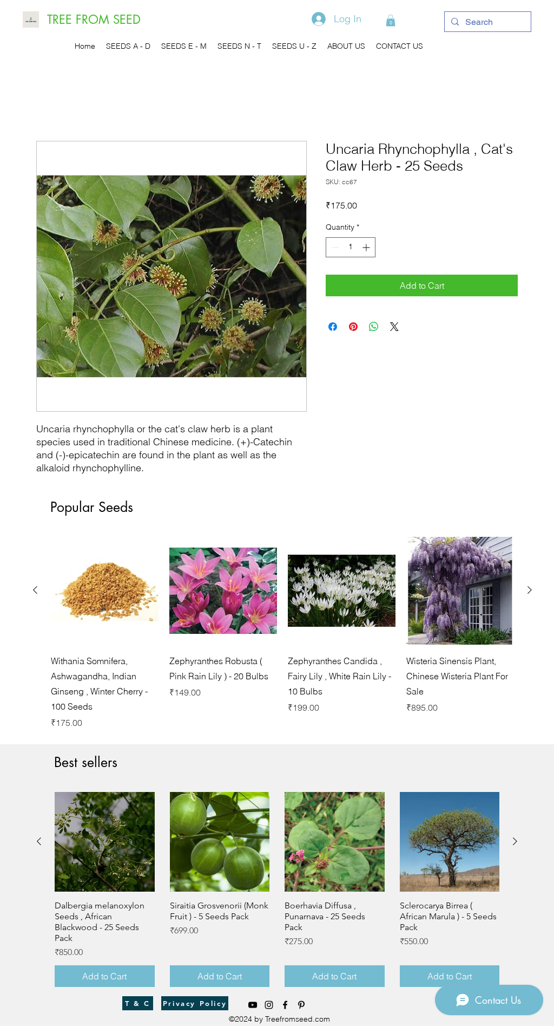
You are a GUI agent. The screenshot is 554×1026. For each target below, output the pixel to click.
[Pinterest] (301, 1004)
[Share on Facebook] (332, 326)
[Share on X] (394, 326)
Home (48, 101)
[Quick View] (105, 591)
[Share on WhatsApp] (373, 326)
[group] (282, 633)
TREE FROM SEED (94, 19)
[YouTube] (252, 1004)
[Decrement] (334, 247)
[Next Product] (529, 589)
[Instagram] (268, 1004)
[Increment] (367, 247)
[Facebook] (285, 1004)
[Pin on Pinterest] (353, 326)
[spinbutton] (350, 247)
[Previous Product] (35, 589)
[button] (390, 21)
